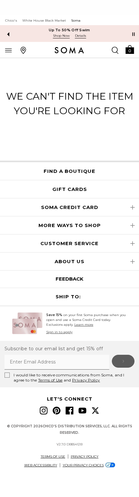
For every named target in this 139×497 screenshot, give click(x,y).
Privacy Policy (86, 380)
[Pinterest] (56, 410)
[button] (129, 49)
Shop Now (61, 36)
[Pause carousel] (133, 34)
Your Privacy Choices (83, 465)
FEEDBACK (69, 279)
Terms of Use (50, 380)
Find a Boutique (69, 171)
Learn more (83, 325)
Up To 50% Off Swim (69, 30)
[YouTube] (82, 410)
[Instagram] (44, 410)
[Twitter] (95, 410)
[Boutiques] (23, 50)
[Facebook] (69, 410)
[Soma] (69, 50)
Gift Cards (69, 189)
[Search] (115, 50)
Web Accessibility (40, 465)
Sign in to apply (59, 332)
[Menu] (8, 50)
